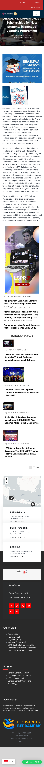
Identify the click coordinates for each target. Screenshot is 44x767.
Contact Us (13, 634)
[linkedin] (17, 611)
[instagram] (28, 605)
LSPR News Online (25, 37)
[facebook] (11, 605)
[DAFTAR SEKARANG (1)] (9, 13)
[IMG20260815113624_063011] (8, 340)
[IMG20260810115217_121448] (8, 403)
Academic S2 (16, 308)
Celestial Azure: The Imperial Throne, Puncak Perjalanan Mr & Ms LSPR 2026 (22, 392)
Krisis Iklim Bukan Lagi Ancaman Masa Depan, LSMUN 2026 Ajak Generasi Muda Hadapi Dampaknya (21, 420)
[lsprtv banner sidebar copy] (22, 227)
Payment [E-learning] (17, 642)
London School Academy (18, 673)
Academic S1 (18, 296)
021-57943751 (19, 522)
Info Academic (27, 296)
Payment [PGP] (14, 639)
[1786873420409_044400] (13, 368)
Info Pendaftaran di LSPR (19, 598)
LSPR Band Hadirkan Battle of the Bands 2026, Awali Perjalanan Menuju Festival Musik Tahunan (21, 357)
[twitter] (23, 605)
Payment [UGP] (14, 637)
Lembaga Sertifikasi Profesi (19, 675)
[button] (12, 498)
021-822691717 (20, 537)
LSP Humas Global (16, 678)
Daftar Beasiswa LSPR (18, 593)
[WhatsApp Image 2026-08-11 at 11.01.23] (10, 431)
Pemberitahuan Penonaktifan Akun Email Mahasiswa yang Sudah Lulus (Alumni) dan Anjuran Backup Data (21, 315)
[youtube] (11, 611)
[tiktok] (17, 605)
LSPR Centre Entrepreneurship (21, 645)
